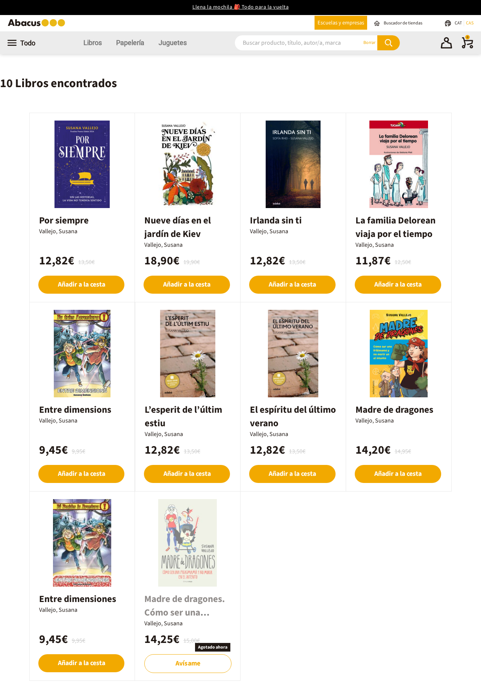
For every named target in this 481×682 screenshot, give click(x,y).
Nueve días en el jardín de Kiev (177, 227)
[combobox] (289, 42)
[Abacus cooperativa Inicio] (38, 26)
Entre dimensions (75, 409)
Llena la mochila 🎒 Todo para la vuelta (240, 7)
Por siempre (64, 220)
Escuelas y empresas (341, 23)
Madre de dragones (394, 409)
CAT (459, 23)
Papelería (130, 43)
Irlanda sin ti (276, 220)
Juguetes (173, 43)
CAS (469, 23)
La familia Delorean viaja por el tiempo (395, 227)
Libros (92, 43)
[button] (446, 44)
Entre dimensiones (77, 599)
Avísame (187, 663)
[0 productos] (467, 47)
